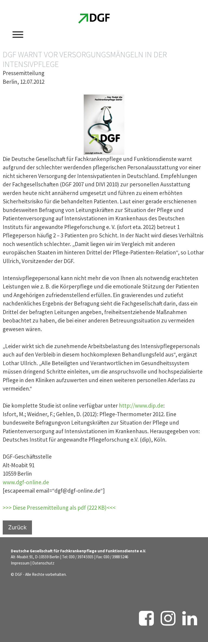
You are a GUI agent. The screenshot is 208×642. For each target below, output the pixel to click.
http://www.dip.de (141, 405)
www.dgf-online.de (26, 482)
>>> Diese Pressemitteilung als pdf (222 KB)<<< (59, 507)
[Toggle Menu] (17, 34)
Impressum (20, 563)
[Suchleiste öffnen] (159, 34)
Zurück (17, 527)
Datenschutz (43, 563)
